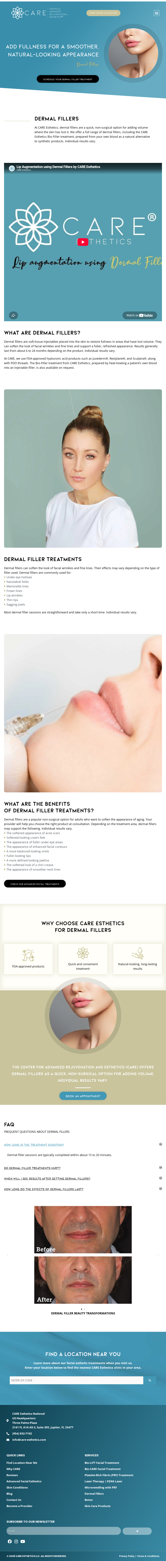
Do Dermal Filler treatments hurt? (32, 1168)
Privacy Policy (127, 1556)
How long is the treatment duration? (34, 1144)
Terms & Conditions (148, 1556)
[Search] (149, 1380)
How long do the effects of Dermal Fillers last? (43, 1189)
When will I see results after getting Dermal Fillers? (47, 1178)
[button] (156, 13)
